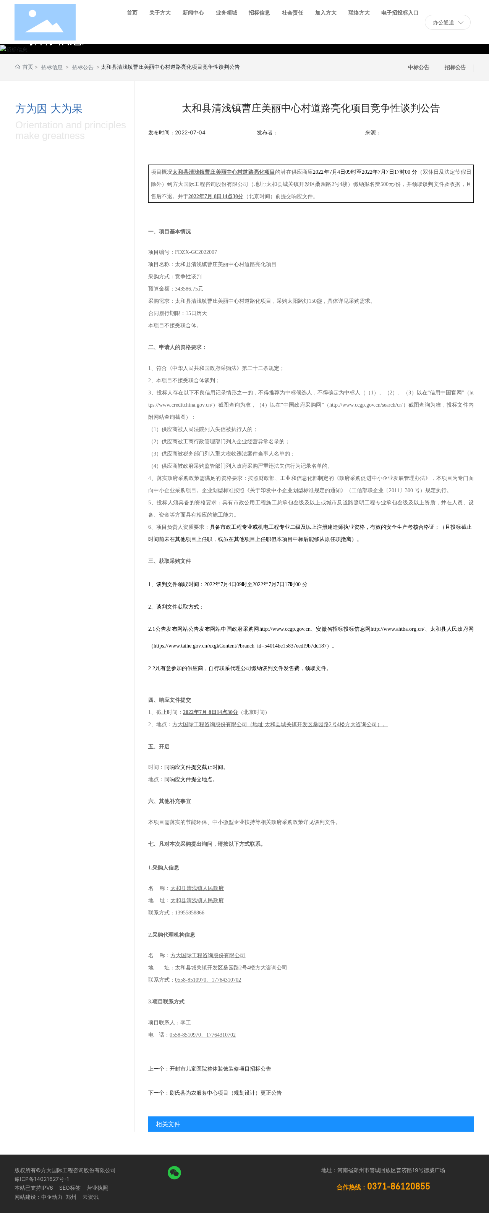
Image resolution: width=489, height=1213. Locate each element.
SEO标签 (70, 1187)
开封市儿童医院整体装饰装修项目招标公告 (220, 1068)
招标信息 (52, 67)
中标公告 (418, 67)
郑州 (70, 1197)
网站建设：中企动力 (39, 1197)
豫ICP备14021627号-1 (42, 1179)
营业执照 (97, 1187)
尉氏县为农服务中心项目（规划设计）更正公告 (226, 1092)
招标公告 (83, 67)
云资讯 (91, 1197)
